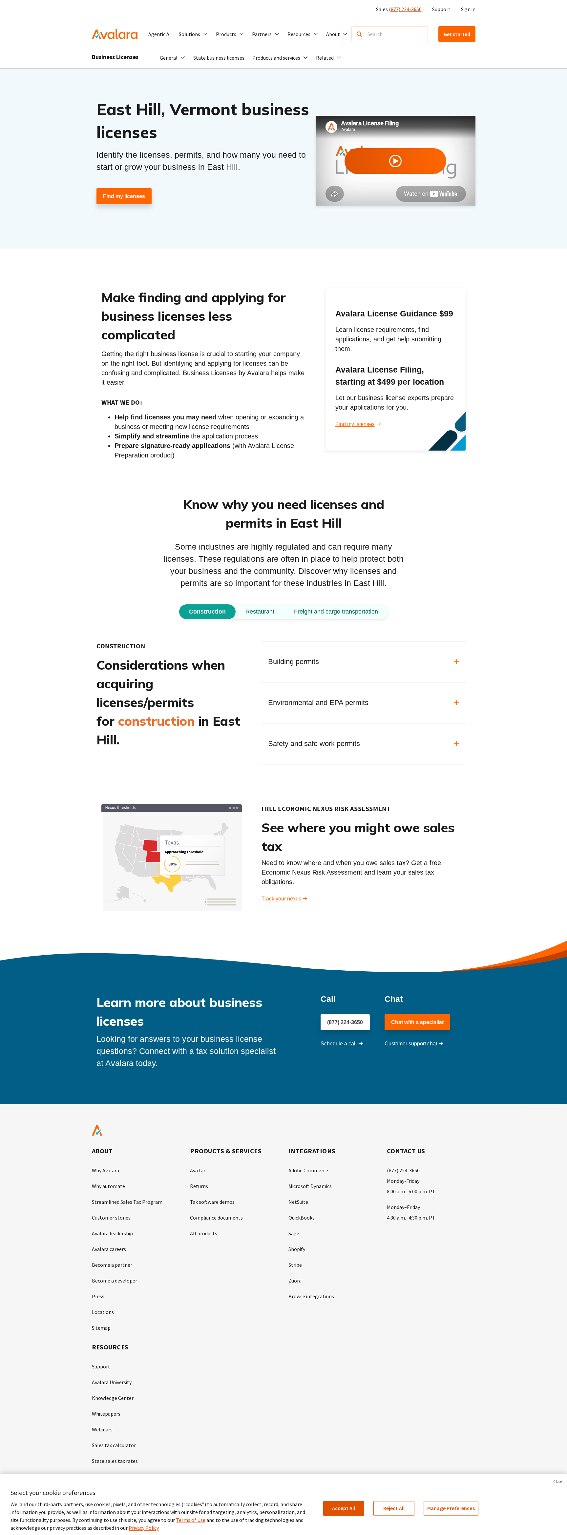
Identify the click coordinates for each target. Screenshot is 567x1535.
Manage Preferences (451, 1508)
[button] (193, 34)
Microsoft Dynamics (310, 1186)
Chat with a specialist (417, 1022)
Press (98, 1296)
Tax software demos (212, 1202)
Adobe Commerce (308, 1170)
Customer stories (111, 1217)
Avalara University (112, 1382)
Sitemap (101, 1327)
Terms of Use (190, 1520)
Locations (103, 1312)
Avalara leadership (112, 1233)
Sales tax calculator (114, 1445)
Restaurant (259, 611)
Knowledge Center (113, 1398)
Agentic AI (159, 34)
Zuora (295, 1280)
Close (557, 1481)
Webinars (102, 1429)
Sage (293, 1233)
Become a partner (112, 1265)
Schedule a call (339, 1043)
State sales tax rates (115, 1461)
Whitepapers (106, 1413)
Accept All (343, 1508)
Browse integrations (311, 1296)
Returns (199, 1186)
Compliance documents (216, 1217)
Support (441, 9)
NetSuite (298, 1202)
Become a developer (114, 1280)
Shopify (296, 1249)
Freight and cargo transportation (336, 611)
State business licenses (218, 57)
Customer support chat (411, 1043)
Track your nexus (281, 898)
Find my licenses (124, 196)
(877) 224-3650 (405, 9)
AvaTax (198, 1170)
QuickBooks (301, 1217)
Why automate (108, 1186)
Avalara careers (109, 1249)
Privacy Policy (143, 1528)
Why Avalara (105, 1170)
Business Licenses (115, 57)
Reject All (394, 1508)
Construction (207, 611)
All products (203, 1233)
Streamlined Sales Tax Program (127, 1202)
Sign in (468, 9)
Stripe (295, 1265)
